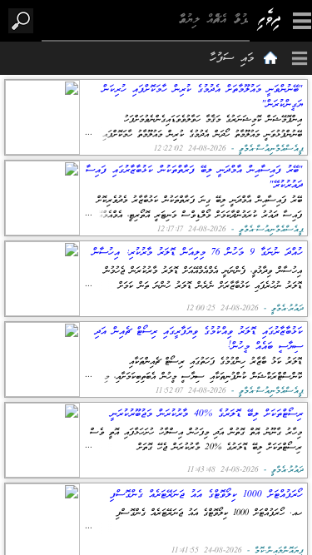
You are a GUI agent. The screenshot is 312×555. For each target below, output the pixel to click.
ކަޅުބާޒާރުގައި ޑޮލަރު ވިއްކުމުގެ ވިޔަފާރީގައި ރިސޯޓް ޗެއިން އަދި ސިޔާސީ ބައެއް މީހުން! (199, 339)
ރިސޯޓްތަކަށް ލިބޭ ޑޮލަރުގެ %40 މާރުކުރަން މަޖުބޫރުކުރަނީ (207, 414)
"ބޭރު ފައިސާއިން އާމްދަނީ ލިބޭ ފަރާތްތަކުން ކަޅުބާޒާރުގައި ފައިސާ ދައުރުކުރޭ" (194, 177)
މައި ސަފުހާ (232, 58)
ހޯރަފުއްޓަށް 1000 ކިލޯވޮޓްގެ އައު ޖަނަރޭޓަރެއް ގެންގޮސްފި (206, 495)
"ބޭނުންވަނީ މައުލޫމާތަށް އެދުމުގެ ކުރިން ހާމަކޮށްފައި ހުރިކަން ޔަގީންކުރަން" (202, 96)
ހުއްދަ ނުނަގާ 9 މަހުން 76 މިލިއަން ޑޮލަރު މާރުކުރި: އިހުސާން (197, 252)
